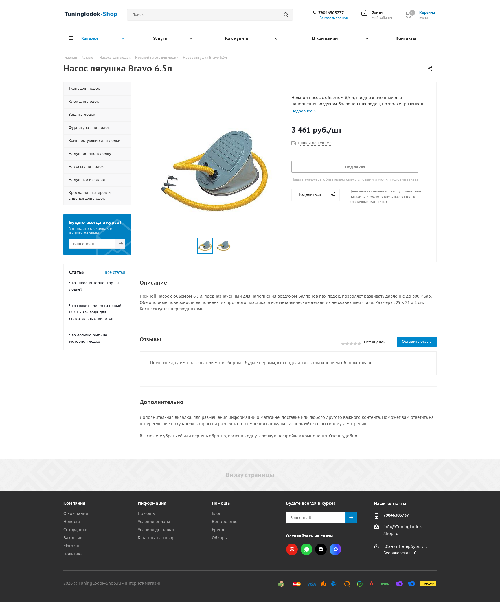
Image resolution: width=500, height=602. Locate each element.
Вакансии (73, 537)
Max (335, 549)
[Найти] (286, 15)
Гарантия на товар (156, 537)
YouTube (292, 549)
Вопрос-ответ (225, 521)
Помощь (146, 513)
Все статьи (115, 272)
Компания (74, 503)
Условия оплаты (154, 521)
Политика (73, 554)
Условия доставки (156, 529)
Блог (216, 513)
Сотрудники (75, 529)
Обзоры (220, 537)
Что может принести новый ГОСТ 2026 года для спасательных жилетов (95, 312)
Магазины (73, 545)
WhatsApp (306, 549)
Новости (71, 521)
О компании (75, 513)
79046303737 (331, 12)
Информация (152, 503)
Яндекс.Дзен (321, 549)
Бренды (219, 529)
